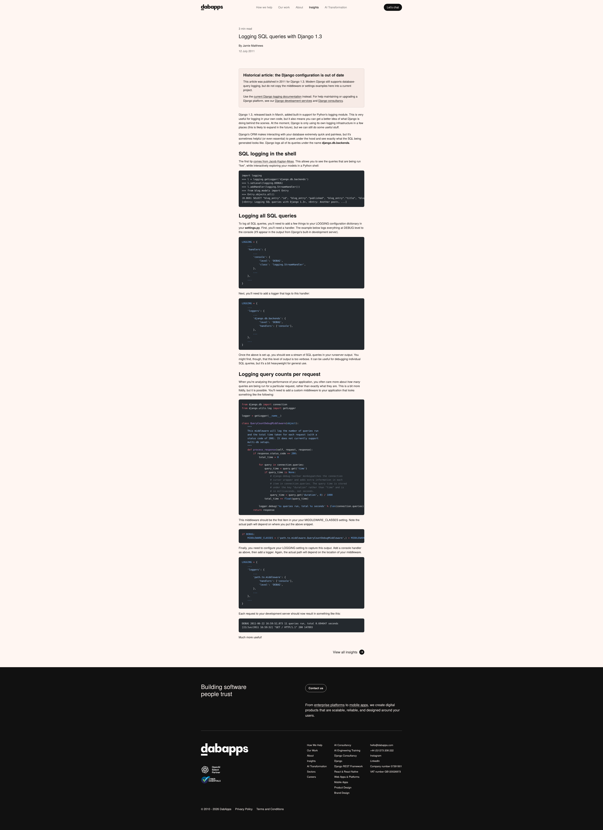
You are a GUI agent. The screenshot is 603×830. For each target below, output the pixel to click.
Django (338, 761)
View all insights (345, 652)
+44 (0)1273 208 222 (382, 750)
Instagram (375, 755)
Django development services (293, 101)
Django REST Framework (348, 766)
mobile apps (358, 704)
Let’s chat (393, 7)
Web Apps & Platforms (346, 776)
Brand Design (342, 793)
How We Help (314, 745)
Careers (311, 776)
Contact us (316, 688)
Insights (314, 7)
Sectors (311, 771)
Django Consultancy (345, 755)
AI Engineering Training (347, 750)
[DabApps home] (212, 7)
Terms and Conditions (270, 809)
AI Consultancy (342, 745)
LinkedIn (375, 761)
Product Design (342, 787)
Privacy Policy (244, 809)
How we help (264, 7)
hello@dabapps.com (381, 745)
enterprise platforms (329, 704)
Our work (284, 7)
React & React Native (346, 771)
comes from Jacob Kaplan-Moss (273, 161)
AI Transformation (336, 7)
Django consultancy (330, 101)
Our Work (312, 750)
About (299, 7)
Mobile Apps (341, 782)
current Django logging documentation (278, 96)
